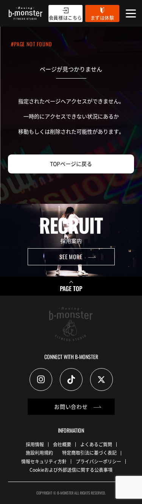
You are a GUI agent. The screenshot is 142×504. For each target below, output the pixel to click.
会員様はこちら (65, 17)
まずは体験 (102, 17)
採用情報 (35, 444)
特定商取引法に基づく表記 (89, 452)
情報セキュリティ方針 (44, 461)
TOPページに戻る (71, 163)
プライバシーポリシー (98, 461)
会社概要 (62, 444)
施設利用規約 (39, 452)
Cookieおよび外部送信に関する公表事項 (71, 469)
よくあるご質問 (96, 444)
